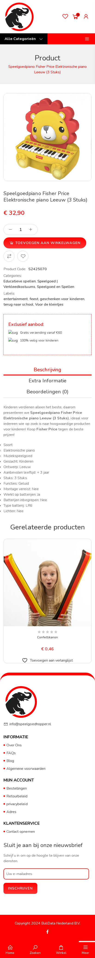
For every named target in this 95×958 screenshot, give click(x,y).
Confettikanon (47, 637)
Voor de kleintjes (49, 304)
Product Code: (14, 269)
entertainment (15, 298)
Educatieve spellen (19, 281)
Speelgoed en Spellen (55, 286)
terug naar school (18, 304)
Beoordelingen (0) (47, 391)
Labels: (9, 293)
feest (34, 298)
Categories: (12, 275)
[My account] (87, 16)
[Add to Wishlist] (22, 256)
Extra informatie (47, 380)
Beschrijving (47, 369)
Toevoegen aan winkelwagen (47, 242)
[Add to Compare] (9, 256)
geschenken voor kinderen (62, 298)
